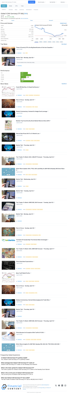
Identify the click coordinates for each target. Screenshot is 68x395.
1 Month (45, 41)
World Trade (37, 281)
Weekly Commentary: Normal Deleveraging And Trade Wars (33, 300)
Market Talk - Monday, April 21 (25, 214)
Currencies (21, 9)
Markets (4, 6)
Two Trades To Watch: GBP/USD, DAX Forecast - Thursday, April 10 (35, 321)
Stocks (10, 6)
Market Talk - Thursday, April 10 (25, 309)
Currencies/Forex (36, 95)
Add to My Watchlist (24, 18)
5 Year (61, 41)
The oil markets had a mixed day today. (26, 62)
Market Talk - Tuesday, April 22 (25, 191)
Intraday (36, 41)
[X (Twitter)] (56, 387)
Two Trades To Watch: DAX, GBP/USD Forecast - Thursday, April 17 (35, 248)
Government (34, 209)
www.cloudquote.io (45, 384)
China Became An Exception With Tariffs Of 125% (30, 332)
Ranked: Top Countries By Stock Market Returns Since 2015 (33, 120)
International (28, 9)
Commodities (31, 95)
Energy (32, 140)
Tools (22, 6)
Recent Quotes (41, 2)
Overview (11, 9)
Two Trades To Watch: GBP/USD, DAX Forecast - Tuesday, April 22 (35, 202)
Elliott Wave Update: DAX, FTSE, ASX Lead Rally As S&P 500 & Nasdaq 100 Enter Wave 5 (40, 169)
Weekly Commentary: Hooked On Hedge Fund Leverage (32, 111)
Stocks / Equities (36, 140)
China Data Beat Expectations (25, 261)
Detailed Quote (63, 23)
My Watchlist (52, 2)
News (16, 9)
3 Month (49, 41)
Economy (32, 268)
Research (51, 20)
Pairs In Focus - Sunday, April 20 (26, 228)
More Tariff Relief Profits (23, 273)
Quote (12, 20)
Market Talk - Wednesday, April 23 (26, 179)
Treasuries (36, 9)
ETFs (16, 6)
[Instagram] (65, 387)
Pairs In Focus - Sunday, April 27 (25, 99)
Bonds (27, 95)
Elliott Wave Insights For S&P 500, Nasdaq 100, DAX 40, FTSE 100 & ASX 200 (38, 344)
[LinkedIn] (62, 387)
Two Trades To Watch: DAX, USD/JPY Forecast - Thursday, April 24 (35, 157)
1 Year (54, 41)
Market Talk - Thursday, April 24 (26, 145)
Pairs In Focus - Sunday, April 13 (25, 286)
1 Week (40, 41)
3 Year (57, 41)
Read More (64, 83)
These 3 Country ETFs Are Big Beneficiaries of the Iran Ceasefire (35, 47)
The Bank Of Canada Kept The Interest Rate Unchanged (32, 239)
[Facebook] (59, 387)
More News (64, 44)
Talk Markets (20, 65)
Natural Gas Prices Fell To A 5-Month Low (28, 133)
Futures (36, 106)
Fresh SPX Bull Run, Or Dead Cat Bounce (28, 87)
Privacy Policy (42, 387)
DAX (25, 13)
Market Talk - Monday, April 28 (25, 57)
